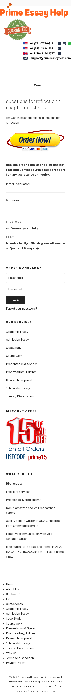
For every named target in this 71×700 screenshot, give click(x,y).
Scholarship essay (18, 388)
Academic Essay (17, 332)
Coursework (14, 356)
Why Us (11, 653)
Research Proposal (19, 380)
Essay (16, 200)
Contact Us (13, 594)
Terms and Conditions (27, 691)
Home (10, 584)
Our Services (14, 604)
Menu (38, 85)
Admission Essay (17, 339)
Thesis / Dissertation (20, 396)
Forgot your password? (21, 308)
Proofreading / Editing (21, 372)
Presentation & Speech (21, 364)
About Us (12, 589)
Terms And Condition (20, 658)
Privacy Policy (15, 663)
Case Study (13, 348)
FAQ (9, 599)
